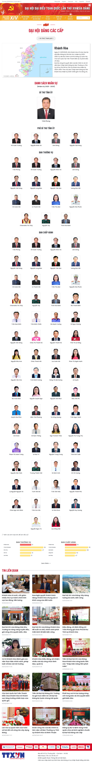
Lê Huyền (76, 380)
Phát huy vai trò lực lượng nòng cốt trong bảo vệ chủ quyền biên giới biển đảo (76, 695)
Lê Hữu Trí (36, 454)
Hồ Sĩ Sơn (16, 436)
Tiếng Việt (57, 1)
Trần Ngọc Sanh (75, 417)
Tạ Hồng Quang (56, 417)
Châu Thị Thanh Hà (36, 343)
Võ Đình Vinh (56, 473)
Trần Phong (46, 121)
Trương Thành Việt (36, 473)
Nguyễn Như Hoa (16, 361)
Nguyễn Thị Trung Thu (76, 436)
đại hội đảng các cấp (46, 30)
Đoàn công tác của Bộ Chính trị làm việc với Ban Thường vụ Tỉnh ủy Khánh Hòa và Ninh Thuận (45, 730)
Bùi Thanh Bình (75, 305)
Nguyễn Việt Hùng (75, 145)
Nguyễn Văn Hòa (16, 380)
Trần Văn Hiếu (55, 492)
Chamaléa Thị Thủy (26, 225)
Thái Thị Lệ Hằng (75, 343)
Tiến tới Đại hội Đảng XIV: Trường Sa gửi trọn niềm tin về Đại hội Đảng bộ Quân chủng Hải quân (45, 695)
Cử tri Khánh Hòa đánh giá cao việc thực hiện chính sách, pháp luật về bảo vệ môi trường (15, 661)
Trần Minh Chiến (36, 324)
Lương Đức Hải (75, 188)
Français (70, 1)
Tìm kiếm (88, 18)
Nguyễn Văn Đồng (16, 343)
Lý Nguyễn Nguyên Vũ (16, 492)
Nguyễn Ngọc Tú (36, 529)
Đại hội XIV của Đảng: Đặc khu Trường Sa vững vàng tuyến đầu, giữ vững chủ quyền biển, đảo (15, 629)
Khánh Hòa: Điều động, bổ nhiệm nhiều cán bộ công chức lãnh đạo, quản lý (46, 661)
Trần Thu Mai (56, 207)
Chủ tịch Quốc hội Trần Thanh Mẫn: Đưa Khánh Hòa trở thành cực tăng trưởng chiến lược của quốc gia (15, 697)
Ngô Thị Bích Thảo (56, 436)
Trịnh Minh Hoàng (36, 380)
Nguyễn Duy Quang (75, 510)
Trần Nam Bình (16, 324)
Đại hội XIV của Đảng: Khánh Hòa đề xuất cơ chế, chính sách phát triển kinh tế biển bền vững (46, 629)
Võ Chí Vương (75, 473)
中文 (76, 1)
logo (13, 756)
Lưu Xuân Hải (56, 361)
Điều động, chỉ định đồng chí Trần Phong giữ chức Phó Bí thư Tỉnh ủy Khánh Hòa (75, 629)
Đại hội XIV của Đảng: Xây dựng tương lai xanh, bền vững (75, 596)
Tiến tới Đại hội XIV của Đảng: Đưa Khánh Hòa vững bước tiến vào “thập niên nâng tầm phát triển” (75, 662)
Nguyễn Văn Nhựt (56, 398)
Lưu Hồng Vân (55, 529)
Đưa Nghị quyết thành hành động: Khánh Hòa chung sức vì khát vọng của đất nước (45, 597)
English (64, 1)
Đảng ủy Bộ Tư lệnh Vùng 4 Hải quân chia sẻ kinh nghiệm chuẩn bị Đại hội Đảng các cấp (76, 730)
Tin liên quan (10, 570)
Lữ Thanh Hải (36, 207)
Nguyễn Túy (46, 225)
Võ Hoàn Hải (16, 207)
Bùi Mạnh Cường (56, 324)
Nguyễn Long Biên (36, 188)
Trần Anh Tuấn (75, 454)
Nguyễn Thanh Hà (56, 343)
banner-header (46, 9)
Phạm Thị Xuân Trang (16, 454)
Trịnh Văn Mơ (36, 492)
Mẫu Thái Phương (36, 417)
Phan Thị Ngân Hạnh (75, 361)
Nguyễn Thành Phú (76, 492)
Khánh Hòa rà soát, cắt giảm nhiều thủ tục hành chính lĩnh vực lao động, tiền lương (14, 597)
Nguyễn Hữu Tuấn (16, 473)
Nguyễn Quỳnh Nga (36, 398)
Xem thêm (45, 563)
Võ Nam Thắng (36, 436)
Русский (88, 1)
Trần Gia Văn (36, 510)
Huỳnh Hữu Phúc (16, 417)
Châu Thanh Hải (36, 361)
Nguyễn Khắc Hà (36, 145)
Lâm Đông (56, 145)
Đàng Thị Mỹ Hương (56, 380)
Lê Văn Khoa (56, 510)
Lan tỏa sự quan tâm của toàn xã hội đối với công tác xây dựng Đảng (15, 730)
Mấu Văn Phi (76, 398)
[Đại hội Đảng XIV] (10, 18)
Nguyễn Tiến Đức (55, 188)
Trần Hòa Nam (66, 225)
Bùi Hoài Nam (16, 398)
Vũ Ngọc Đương (76, 324)
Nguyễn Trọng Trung (56, 454)
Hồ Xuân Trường (16, 145)
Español (81, 1)
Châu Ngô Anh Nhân (16, 510)
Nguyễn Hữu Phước (76, 207)
